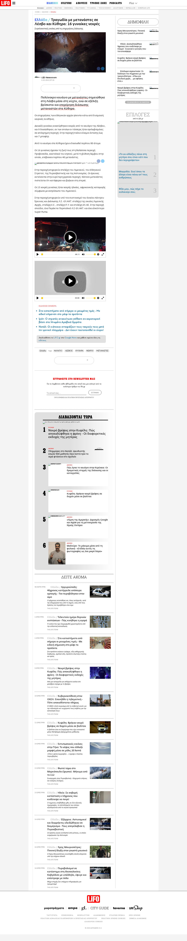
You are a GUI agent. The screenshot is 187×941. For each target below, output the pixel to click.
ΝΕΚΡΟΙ (89, 351)
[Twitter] (102, 68)
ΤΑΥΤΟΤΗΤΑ (52, 915)
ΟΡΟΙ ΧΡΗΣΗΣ (59, 397)
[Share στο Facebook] (98, 161)
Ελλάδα (40, 8)
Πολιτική (58, 8)
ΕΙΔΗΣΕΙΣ (45, 12)
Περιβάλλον (131, 8)
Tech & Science (104, 8)
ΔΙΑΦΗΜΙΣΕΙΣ (99, 915)
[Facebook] (98, 68)
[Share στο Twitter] (102, 161)
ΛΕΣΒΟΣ (69, 351)
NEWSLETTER (83, 915)
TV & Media (91, 8)
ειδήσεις (42, 340)
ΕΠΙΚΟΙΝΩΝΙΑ (67, 915)
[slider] (57, 254)
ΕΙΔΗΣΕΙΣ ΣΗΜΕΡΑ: (48, 306)
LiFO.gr (57, 337)
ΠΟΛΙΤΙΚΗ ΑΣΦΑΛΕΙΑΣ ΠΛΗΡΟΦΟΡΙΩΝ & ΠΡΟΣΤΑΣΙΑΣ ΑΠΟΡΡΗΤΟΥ (69, 918)
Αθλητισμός (118, 8)
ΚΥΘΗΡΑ (79, 351)
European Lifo (144, 8)
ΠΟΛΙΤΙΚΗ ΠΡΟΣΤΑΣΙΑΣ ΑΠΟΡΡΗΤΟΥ (80, 397)
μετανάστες (80, 97)
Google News (71, 337)
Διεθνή (49, 8)
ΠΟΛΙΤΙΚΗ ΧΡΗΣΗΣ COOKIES (113, 918)
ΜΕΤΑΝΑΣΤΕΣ (102, 351)
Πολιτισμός (80, 8)
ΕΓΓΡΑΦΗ (95, 392)
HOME (37, 12)
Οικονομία (68, 8)
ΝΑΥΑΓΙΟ (58, 351)
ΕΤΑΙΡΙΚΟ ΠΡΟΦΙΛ (117, 915)
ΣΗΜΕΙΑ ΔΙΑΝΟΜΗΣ (137, 918)
